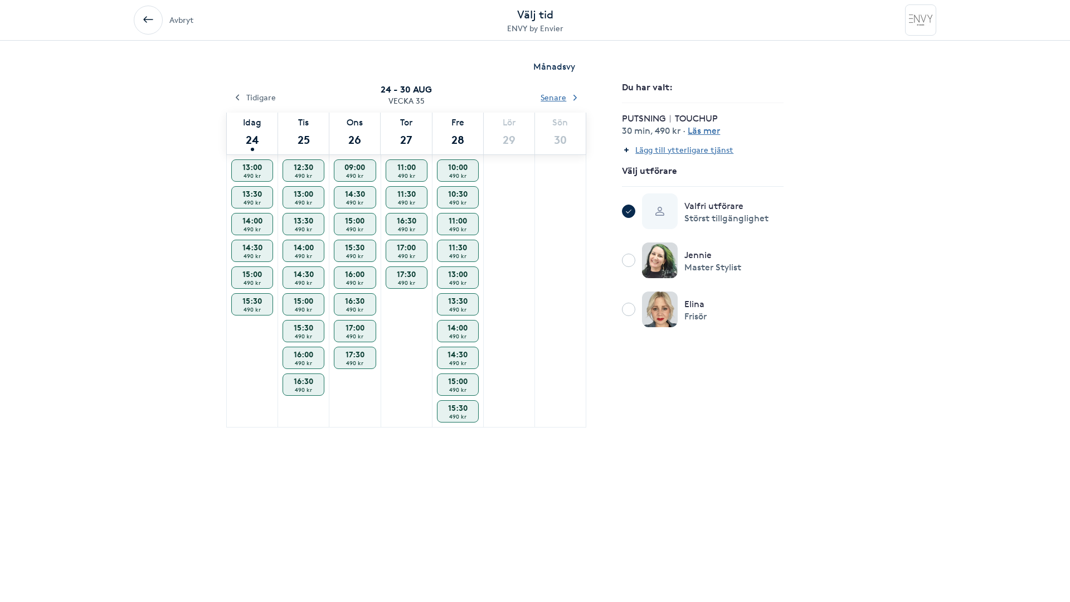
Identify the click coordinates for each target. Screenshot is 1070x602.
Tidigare (261, 97)
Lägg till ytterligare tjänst (684, 149)
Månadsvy (554, 66)
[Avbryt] (148, 20)
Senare (553, 97)
